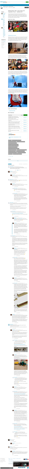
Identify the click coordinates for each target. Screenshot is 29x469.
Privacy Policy (20, 460)
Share (10, 156)
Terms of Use (18, 460)
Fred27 (11, 446)
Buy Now (25, 117)
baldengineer (11, 324)
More (14, 7)
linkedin (26, 459)
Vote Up (10, 173)
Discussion (15, 35)
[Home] (3, 2)
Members (9, 458)
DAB (10, 439)
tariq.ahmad (4, 41)
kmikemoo (11, 171)
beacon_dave (11, 166)
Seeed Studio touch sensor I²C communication (14, 148)
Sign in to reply (14, 173)
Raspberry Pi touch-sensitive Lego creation (13, 144)
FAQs (15, 460)
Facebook (25, 459)
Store (11, 459)
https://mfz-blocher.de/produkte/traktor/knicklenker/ (19, 344)
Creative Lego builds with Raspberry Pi (17, 140)
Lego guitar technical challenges (12, 141)
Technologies (14, 458)
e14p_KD (10, 140)
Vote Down (13, 177)
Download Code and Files (12, 110)
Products (10, 459)
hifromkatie (13, 183)
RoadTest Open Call (16, 462)
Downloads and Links (10, 35)
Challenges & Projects (5, 6)
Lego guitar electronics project (12, 151)
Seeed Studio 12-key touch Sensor (20, 151)
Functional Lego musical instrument (13, 152)
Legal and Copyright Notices (11, 461)
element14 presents (11, 6)
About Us (9, 460)
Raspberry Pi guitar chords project (21, 141)
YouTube (27, 459)
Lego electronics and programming (21, 152)
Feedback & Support (12, 460)
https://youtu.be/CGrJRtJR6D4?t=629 (18, 426)
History (12, 156)
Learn (11, 458)
